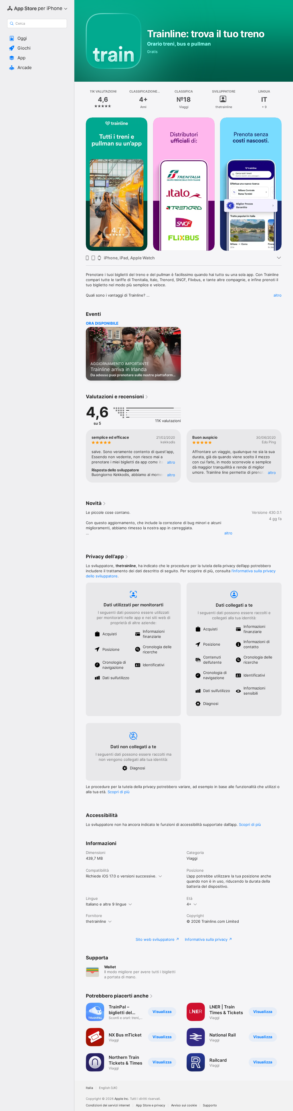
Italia (89, 1088)
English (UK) (108, 1088)
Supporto (210, 1105)
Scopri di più (119, 791)
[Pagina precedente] (80, 99)
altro (278, 295)
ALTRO (171, 462)
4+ (189, 904)
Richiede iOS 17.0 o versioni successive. (121, 876)
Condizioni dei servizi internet (108, 1105)
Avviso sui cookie (184, 1105)
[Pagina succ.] (287, 99)
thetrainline (96, 921)
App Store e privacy (150, 1105)
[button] (37, 38)
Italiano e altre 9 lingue (106, 904)
